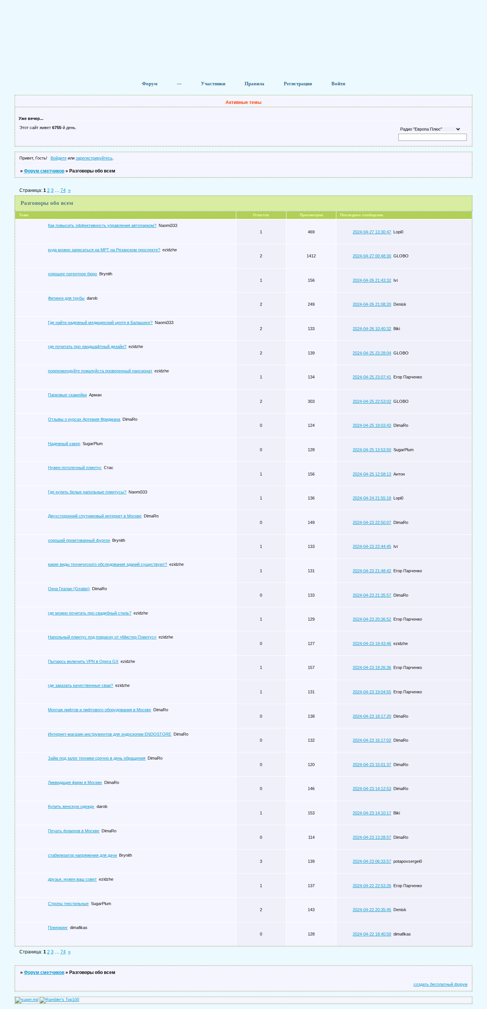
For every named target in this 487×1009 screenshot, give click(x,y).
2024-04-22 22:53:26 (372, 885)
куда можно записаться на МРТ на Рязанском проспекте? (104, 249)
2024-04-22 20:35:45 (372, 909)
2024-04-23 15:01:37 (372, 764)
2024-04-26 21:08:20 (372, 304)
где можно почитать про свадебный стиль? (89, 613)
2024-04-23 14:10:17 (372, 813)
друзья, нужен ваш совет (72, 879)
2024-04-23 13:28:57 (372, 837)
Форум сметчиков (44, 171)
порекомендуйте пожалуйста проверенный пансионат (100, 371)
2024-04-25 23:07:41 (372, 377)
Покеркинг (58, 927)
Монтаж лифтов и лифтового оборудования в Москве (99, 709)
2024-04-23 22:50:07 (372, 522)
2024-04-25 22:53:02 (372, 401)
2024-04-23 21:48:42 (372, 570)
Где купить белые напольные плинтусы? (87, 492)
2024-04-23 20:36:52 (372, 619)
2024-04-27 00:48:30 (372, 256)
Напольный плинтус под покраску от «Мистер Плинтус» (102, 637)
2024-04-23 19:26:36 (372, 667)
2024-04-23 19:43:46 (372, 643)
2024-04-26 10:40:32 (372, 328)
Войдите (59, 158)
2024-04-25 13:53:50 (372, 449)
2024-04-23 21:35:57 (372, 595)
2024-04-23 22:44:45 (372, 546)
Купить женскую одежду (71, 806)
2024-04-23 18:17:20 (372, 716)
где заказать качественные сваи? (80, 685)
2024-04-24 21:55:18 (372, 498)
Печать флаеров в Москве (73, 831)
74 (63, 190)
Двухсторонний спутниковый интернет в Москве (95, 516)
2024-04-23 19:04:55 (372, 692)
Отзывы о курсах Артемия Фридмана (84, 419)
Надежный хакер (64, 443)
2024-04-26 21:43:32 (372, 280)
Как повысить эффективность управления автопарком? (102, 225)
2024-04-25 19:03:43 (372, 425)
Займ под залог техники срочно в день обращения (96, 758)
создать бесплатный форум (441, 984)
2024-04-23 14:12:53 (372, 788)
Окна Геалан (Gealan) (69, 588)
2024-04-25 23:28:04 (372, 353)
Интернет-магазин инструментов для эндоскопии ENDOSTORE (109, 734)
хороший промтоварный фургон (79, 540)
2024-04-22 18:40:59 (372, 934)
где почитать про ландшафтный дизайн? (87, 346)
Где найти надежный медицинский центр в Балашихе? (100, 322)
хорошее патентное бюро (72, 273)
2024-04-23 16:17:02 (372, 740)
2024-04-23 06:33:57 (372, 861)
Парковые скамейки (67, 395)
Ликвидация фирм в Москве (75, 782)
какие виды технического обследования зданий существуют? (107, 564)
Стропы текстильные (68, 903)
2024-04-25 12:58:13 (372, 474)
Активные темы (243, 102)
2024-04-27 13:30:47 (372, 232)
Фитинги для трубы (66, 298)
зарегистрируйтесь (94, 158)
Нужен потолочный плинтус (75, 467)
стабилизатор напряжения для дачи (82, 855)
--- (179, 83)
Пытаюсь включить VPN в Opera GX (83, 661)
